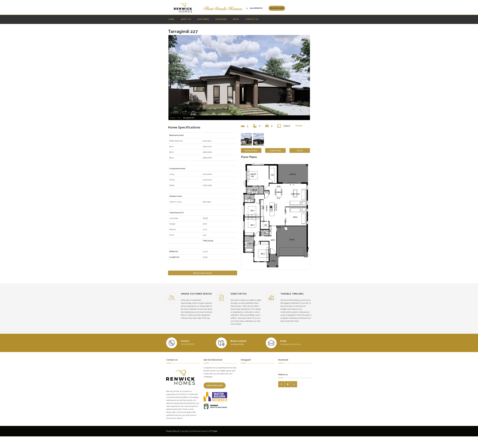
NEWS (236, 19)
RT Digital (213, 431)
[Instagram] (288, 384)
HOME (171, 19)
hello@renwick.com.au (290, 344)
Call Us (300, 150)
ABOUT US (186, 19)
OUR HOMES (203, 19)
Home (172, 118)
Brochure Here (251, 150)
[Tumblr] (294, 384)
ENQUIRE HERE (277, 8)
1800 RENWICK (256, 8)
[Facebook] (281, 384)
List (179, 118)
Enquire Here (275, 150)
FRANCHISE (221, 19)
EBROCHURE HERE (215, 385)
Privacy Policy (171, 431)
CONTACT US (251, 19)
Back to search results (202, 273)
